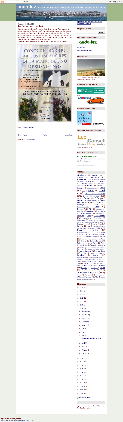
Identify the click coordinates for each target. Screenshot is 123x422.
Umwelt (102, 268)
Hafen (87, 222)
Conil (102, 190)
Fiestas (80, 209)
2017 (82, 362)
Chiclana (91, 191)
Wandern (88, 275)
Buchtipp (80, 188)
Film (90, 209)
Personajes (87, 243)
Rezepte (81, 247)
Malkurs (95, 234)
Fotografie (80, 216)
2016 (82, 365)
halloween (94, 222)
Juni (83, 332)
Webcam (80, 277)
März (84, 346)
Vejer (96, 270)
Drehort (79, 198)
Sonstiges (80, 255)
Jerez (100, 224)
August (84, 325)
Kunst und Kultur (87, 230)
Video (79, 275)
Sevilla (84, 253)
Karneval (80, 226)
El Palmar (98, 198)
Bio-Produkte (99, 183)
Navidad (83, 241)
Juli (83, 329)
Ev (93, 202)
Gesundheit (92, 220)
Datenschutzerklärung (84, 51)
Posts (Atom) (30, 139)
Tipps (78, 265)
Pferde (95, 243)
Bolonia (79, 185)
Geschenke (85, 218)
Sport (90, 257)
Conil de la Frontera (28, 127)
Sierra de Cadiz (96, 253)
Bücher (99, 185)
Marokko (102, 234)
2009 (82, 390)
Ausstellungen (100, 181)
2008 (82, 393)
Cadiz (102, 188)
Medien (82, 236)
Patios (79, 243)
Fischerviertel (99, 209)
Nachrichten (85, 239)
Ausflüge (89, 181)
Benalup (91, 183)
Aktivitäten (95, 175)
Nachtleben (95, 239)
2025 (82, 287)
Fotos (89, 216)
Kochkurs (95, 226)
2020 (82, 305)
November (85, 315)
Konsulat (102, 226)
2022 (82, 298)
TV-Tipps (84, 268)
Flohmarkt (101, 211)
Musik (102, 237)
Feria (96, 204)
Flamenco (89, 211)
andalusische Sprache (98, 179)
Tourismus (87, 265)
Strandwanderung (90, 259)
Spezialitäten (81, 257)
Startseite (46, 135)
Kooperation (83, 228)
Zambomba (90, 279)
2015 (82, 369)
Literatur (87, 234)
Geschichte (97, 218)
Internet (87, 224)
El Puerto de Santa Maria (86, 200)
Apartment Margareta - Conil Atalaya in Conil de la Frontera (18, 420)
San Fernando (98, 247)
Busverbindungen (92, 188)
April (83, 343)
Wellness (89, 277)
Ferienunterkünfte (83, 207)
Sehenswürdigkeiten (84, 251)
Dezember (85, 311)
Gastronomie (99, 216)
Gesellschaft (81, 220)
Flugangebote (86, 213)
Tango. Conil (87, 261)
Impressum (81, 47)
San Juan (80, 249)
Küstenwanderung (82, 232)
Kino (88, 226)
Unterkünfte (85, 270)
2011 (82, 383)
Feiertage (80, 204)
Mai (83, 336)
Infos (79, 224)
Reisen (92, 245)
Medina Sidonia (91, 237)
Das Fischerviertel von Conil (30, 26)
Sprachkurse (98, 257)
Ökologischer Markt (96, 241)
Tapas (101, 261)
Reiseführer (83, 245)
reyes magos (101, 245)
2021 (82, 301)
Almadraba (95, 177)
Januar (84, 354)
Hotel (101, 222)
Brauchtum (88, 185)
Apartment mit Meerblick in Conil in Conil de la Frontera (89, 23)
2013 (82, 376)
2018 (82, 358)
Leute (81, 234)
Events (99, 202)
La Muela (102, 232)
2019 (82, 308)
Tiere (101, 263)
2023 (82, 294)
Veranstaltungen (86, 272)
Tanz (95, 261)
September (86, 322)
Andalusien (82, 179)
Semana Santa (99, 251)
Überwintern (94, 268)
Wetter (96, 277)
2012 (82, 379)
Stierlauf (79, 259)
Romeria (89, 247)
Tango (79, 261)
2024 (82, 291)
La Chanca (93, 232)
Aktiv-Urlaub (81, 175)
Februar (84, 350)
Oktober (85, 318)
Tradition (101, 265)
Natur (103, 239)
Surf (100, 259)
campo (83, 191)
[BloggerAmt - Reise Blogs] (83, 398)
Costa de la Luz (91, 196)
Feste (97, 207)
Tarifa (79, 263)
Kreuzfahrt (92, 228)
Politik (103, 243)
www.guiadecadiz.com (85, 165)
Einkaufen (87, 198)
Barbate (83, 183)
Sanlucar (89, 249)
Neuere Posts (22, 135)
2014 (82, 372)
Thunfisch (94, 263)
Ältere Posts (69, 135)
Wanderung (99, 275)
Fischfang (80, 211)
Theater (86, 263)
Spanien (96, 255)
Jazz (94, 224)
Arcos (81, 181)
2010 (82, 386)
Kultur (100, 228)
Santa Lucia (99, 249)
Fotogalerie (99, 213)
